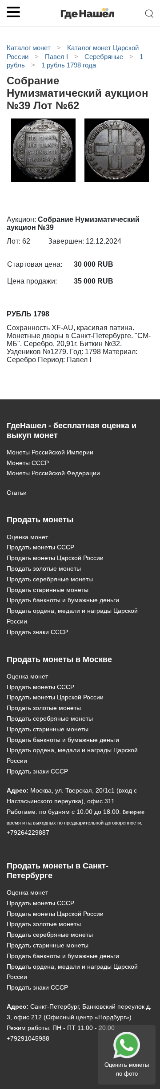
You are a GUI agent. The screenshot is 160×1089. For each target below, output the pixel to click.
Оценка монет (27, 537)
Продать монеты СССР (40, 547)
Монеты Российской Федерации (53, 473)
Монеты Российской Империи (50, 452)
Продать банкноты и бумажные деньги (63, 600)
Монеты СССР (28, 462)
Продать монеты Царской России (55, 557)
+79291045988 (28, 1038)
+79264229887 (28, 832)
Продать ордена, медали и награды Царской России (72, 616)
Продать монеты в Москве (59, 659)
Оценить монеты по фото (126, 1069)
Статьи (17, 492)
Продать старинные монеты (47, 589)
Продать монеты (40, 519)
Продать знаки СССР (37, 631)
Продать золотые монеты (44, 568)
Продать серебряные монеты (50, 579)
